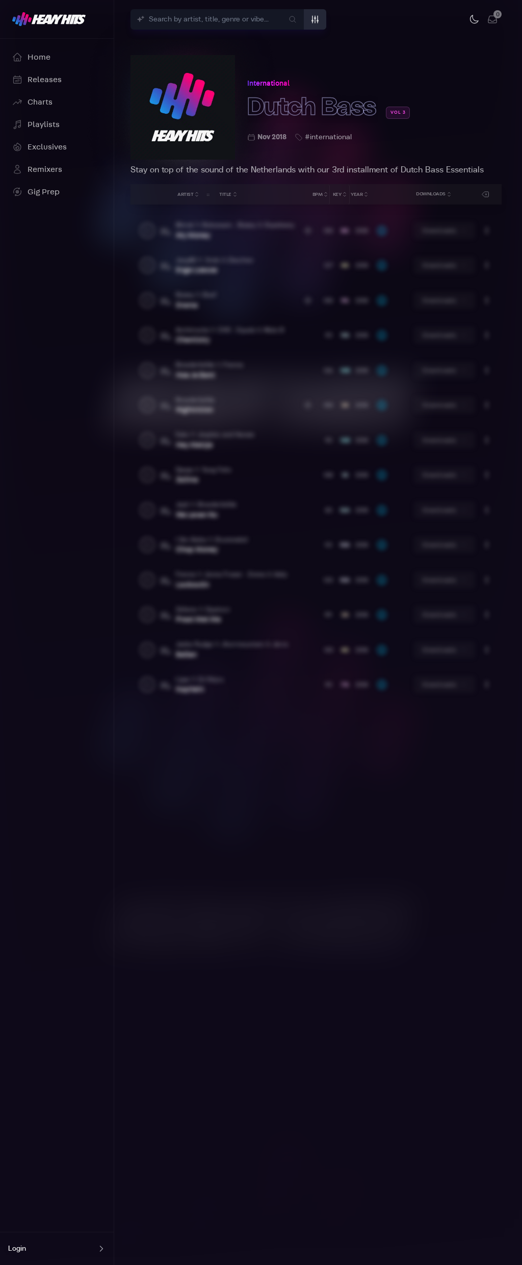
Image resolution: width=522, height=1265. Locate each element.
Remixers (45, 169)
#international (328, 137)
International (268, 83)
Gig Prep (44, 192)
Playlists (44, 124)
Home (39, 57)
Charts (40, 102)
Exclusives (47, 147)
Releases (45, 79)
